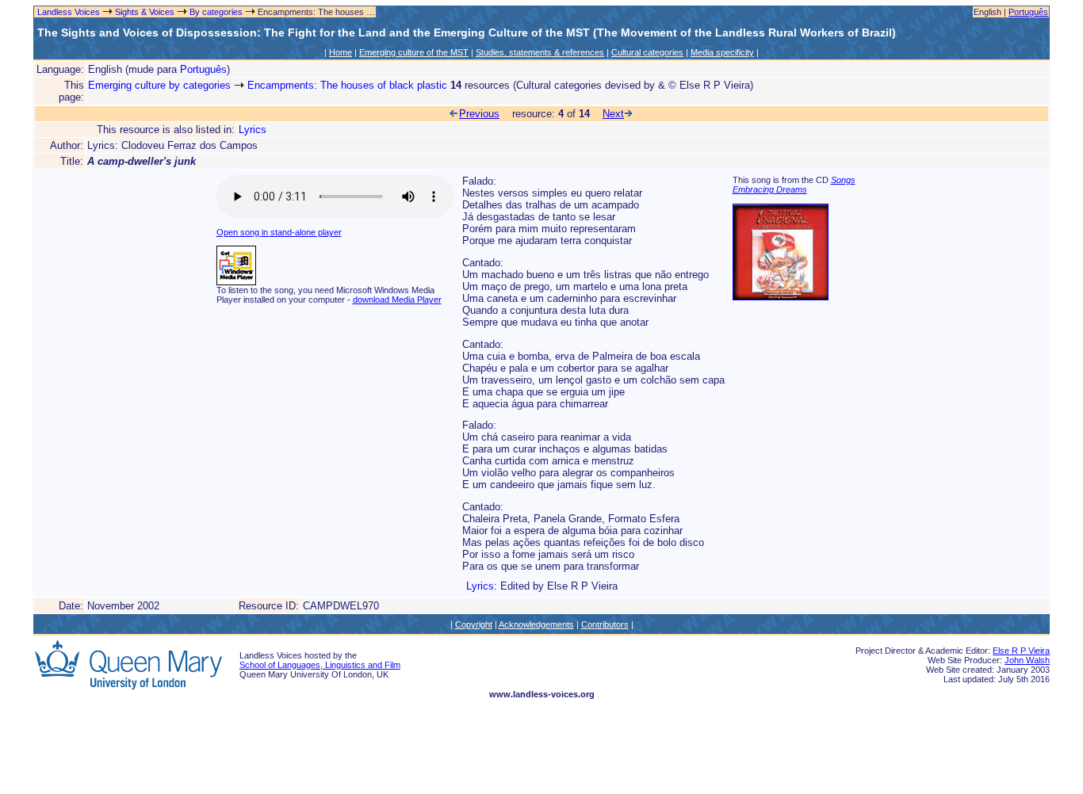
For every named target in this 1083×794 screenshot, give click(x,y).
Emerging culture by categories (159, 85)
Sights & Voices (144, 12)
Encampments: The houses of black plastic (347, 85)
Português (1028, 12)
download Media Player (397, 299)
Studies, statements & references (540, 52)
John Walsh (1027, 660)
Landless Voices (67, 12)
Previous (479, 114)
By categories (216, 12)
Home (340, 52)
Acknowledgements (536, 624)
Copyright (473, 624)
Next (613, 114)
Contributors (605, 624)
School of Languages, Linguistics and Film (319, 665)
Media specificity (722, 52)
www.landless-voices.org (542, 694)
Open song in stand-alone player (279, 232)
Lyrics (252, 130)
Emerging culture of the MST (414, 52)
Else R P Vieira (1021, 650)
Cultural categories (647, 52)
